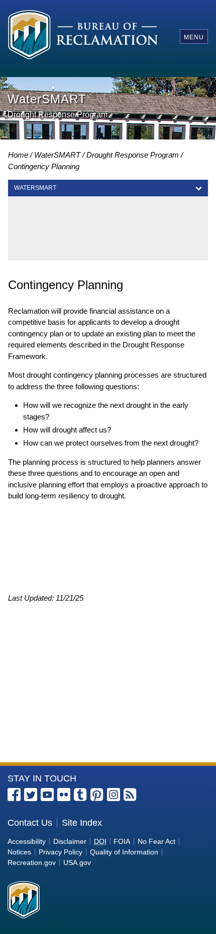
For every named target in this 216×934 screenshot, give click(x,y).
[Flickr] (63, 794)
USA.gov (77, 862)
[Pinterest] (96, 794)
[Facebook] (14, 794)
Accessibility (27, 841)
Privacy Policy (60, 852)
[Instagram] (113, 794)
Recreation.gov (32, 862)
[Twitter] (30, 794)
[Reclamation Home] (83, 36)
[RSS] (130, 794)
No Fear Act (156, 841)
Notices (19, 852)
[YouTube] (47, 794)
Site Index (82, 823)
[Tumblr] (80, 794)
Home (18, 155)
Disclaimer (69, 841)
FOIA (122, 841)
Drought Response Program (132, 155)
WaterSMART (57, 155)
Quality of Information (124, 852)
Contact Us (30, 823)
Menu (194, 37)
